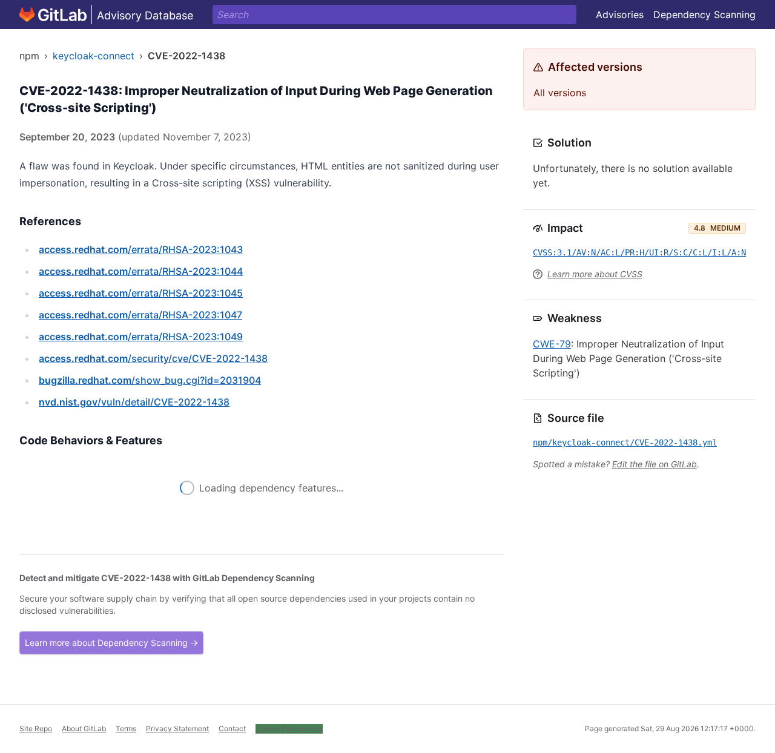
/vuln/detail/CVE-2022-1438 (134, 402)
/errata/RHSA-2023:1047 (140, 315)
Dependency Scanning (704, 14)
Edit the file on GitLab (654, 464)
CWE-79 (552, 344)
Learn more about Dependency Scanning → (111, 642)
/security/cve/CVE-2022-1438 (153, 358)
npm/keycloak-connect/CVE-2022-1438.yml (625, 442)
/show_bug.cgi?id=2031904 (150, 380)
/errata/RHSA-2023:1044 (141, 271)
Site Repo (35, 728)
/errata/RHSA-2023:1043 (141, 249)
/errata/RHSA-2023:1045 (141, 293)
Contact (232, 728)
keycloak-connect (93, 56)
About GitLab (84, 728)
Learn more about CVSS (594, 274)
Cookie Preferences (289, 728)
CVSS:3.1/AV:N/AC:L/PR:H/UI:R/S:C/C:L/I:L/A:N (639, 252)
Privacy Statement (177, 728)
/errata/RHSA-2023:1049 (141, 336)
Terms (126, 728)
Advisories (620, 14)
